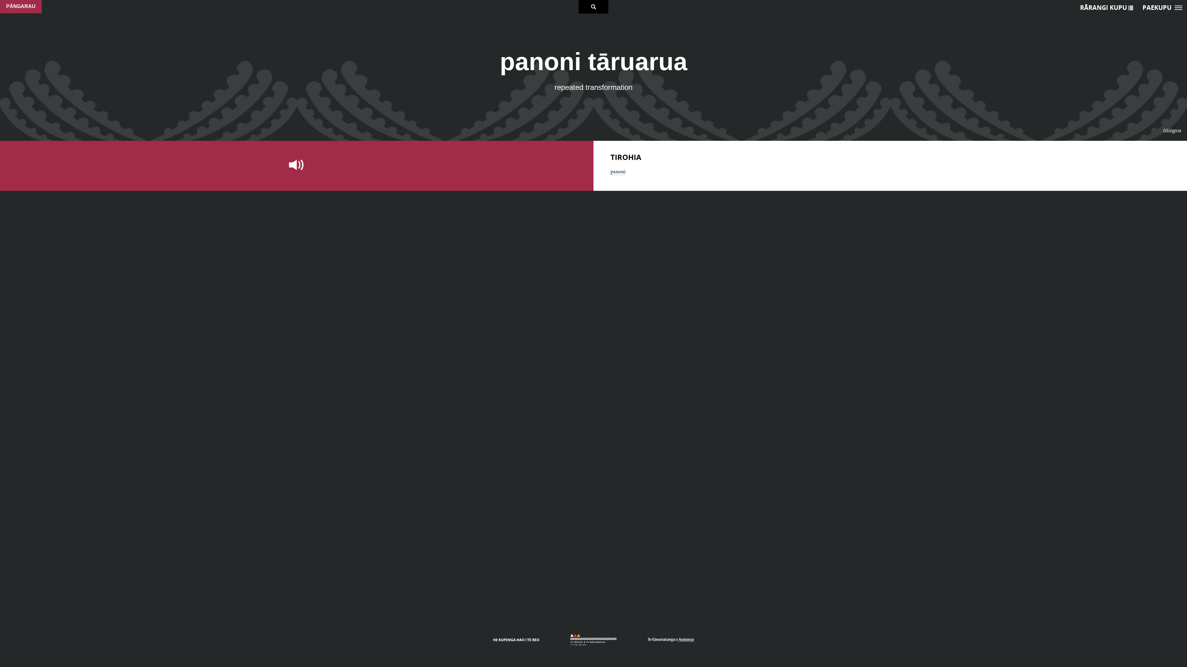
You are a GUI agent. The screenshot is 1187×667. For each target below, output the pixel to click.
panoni (618, 171)
